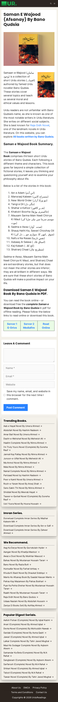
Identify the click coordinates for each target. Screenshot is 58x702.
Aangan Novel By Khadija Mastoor (22, 552)
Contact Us (41, 692)
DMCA (27, 687)
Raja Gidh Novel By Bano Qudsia (21, 597)
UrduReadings (39, 697)
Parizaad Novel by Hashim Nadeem (22, 475)
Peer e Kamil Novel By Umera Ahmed (23, 479)
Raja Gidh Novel (39, 125)
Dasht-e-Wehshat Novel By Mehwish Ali (25, 438)
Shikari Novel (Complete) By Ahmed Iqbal (25, 668)
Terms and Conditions (22, 692)
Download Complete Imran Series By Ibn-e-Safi (28, 525)
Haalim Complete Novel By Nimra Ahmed (25, 442)
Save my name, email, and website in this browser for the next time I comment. (28, 395)
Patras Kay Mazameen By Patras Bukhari (25, 581)
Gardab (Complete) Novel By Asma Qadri (25, 632)
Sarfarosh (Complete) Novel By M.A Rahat (26, 664)
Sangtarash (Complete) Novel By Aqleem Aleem (28, 660)
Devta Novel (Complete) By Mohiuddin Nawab (27, 628)
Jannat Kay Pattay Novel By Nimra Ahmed (25, 454)
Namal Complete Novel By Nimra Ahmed (25, 471)
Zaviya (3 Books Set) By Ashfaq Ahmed (24, 605)
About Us (16, 687)
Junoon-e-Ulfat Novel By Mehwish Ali (24, 458)
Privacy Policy (40, 687)
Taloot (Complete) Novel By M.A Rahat (24, 672)
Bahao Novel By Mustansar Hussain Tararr (26, 560)
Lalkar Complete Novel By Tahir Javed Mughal (28, 641)
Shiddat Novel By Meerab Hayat (20, 492)
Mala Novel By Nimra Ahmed (19, 467)
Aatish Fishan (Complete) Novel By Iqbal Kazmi (28, 620)
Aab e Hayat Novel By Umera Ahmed (23, 426)
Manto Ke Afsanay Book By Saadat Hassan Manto (29, 577)
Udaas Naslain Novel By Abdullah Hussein (26, 601)
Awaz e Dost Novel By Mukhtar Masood (24, 556)
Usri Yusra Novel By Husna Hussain (22, 503)
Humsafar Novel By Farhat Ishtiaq (21, 568)
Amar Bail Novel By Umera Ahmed (22, 434)
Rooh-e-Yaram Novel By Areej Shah (23, 483)
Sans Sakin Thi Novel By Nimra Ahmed (24, 488)
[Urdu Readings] (9, 3)
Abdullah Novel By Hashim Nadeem (22, 430)
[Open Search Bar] (51, 3)
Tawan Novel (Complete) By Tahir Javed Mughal (29, 677)
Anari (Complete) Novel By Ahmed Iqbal (24, 624)
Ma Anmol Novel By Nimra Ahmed (21, 462)
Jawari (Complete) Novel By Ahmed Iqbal (25, 637)
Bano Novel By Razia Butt (17, 564)
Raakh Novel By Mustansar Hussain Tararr (26, 592)
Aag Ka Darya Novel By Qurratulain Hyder (25, 547)
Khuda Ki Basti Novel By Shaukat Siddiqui (25, 573)
